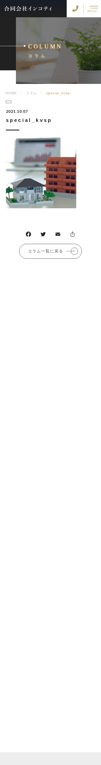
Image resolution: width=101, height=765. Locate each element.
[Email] (58, 235)
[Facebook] (28, 235)
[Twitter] (43, 235)
